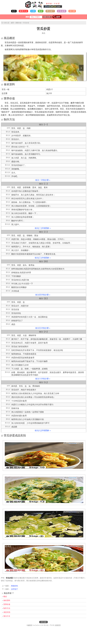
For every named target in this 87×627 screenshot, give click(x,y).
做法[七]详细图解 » (43, 430)
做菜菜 (29, 625)
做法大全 (6, 616)
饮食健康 (61, 11)
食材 (41, 11)
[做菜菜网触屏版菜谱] (43, 8)
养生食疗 (50, 11)
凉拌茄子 (14, 589)
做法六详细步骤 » (42, 379)
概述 (5, 596)
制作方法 (6, 608)
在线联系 (58, 625)
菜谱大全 (23, 11)
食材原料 (6, 600)
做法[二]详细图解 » (43, 228)
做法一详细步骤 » (42, 180)
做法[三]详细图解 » (43, 258)
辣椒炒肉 (14, 586)
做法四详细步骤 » (42, 295)
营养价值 (6, 604)
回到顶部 (43, 622)
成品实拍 (6, 612)
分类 (33, 11)
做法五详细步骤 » (42, 328)
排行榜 (72, 11)
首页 (14, 11)
